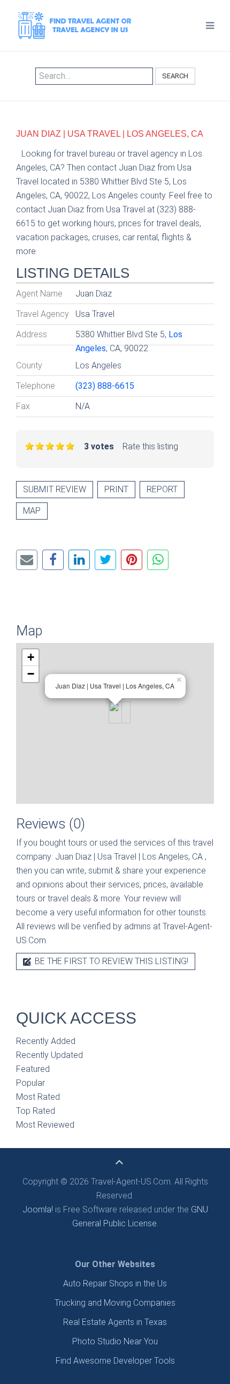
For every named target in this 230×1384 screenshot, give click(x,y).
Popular (30, 1083)
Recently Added (45, 1041)
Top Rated (35, 1111)
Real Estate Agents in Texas (115, 1322)
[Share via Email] (26, 560)
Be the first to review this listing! (110, 961)
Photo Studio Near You (115, 1341)
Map (32, 511)
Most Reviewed (45, 1125)
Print (116, 489)
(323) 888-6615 (104, 386)
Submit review (54, 489)
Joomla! (37, 1209)
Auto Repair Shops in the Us (115, 1283)
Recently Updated (49, 1055)
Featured (33, 1069)
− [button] (30, 673)
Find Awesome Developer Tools (115, 1361)
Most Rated (38, 1097)
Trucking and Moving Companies (115, 1303)
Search (175, 76)
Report (162, 489)
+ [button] (30, 657)
